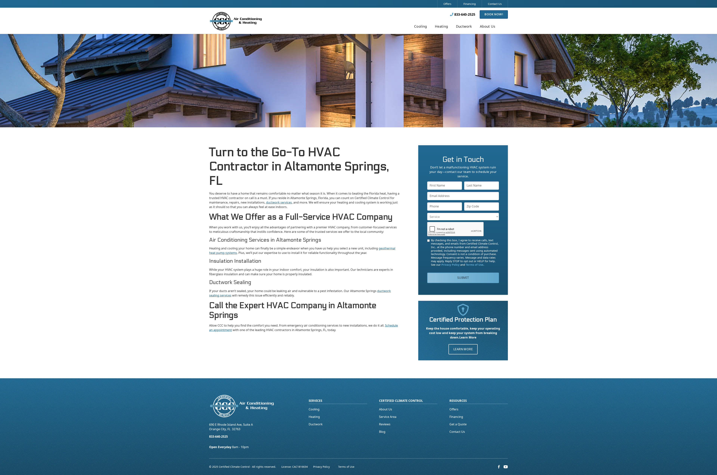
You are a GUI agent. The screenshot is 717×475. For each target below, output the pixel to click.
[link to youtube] (505, 467)
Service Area (387, 417)
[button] (420, 26)
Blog (382, 432)
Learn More (463, 349)
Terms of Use (346, 466)
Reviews (384, 424)
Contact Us (495, 4)
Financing (469, 4)
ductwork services (279, 202)
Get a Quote (458, 424)
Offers (447, 4)
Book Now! (494, 14)
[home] (236, 20)
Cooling (314, 409)
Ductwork (316, 424)
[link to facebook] (499, 467)
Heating (314, 417)
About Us (385, 409)
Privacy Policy (321, 466)
